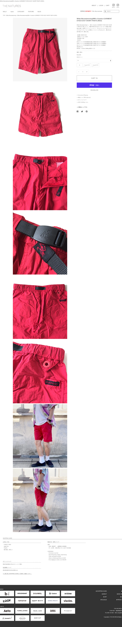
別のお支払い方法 (94, 89)
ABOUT (94, 5)
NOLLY (5, 11)
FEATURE (31, 11)
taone (12, 11)
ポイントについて (82, 99)
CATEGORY (20, 11)
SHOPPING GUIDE (102, 591)
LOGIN (101, 5)
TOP (4, 15)
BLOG (39, 11)
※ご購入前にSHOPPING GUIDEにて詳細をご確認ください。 (17, 573)
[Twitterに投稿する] (82, 111)
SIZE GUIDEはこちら (83, 102)
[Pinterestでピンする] (87, 111)
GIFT (105, 597)
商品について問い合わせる (84, 97)
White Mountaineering (11, 15)
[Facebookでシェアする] (78, 111)
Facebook (104, 599)
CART (107, 5)
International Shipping (83, 95)
